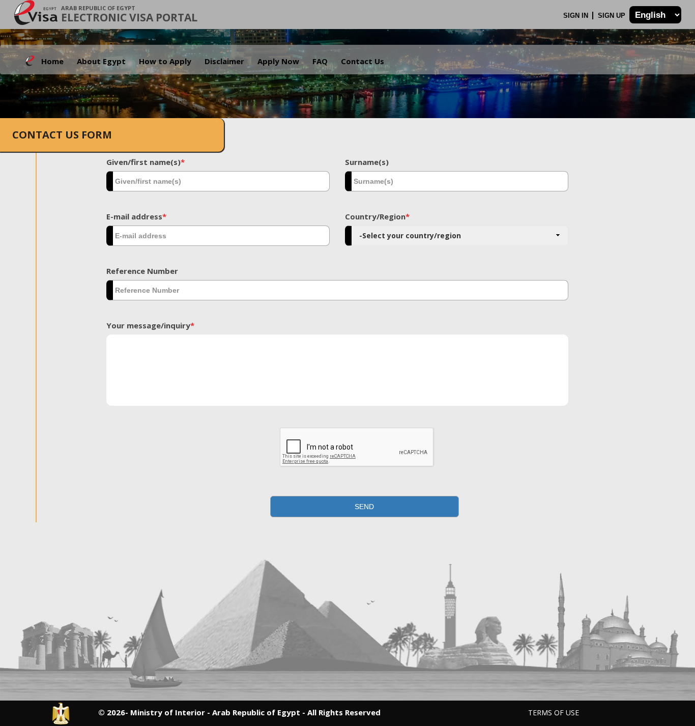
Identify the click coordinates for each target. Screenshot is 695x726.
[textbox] (218, 181)
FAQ (320, 61)
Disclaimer (224, 61)
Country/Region (377, 216)
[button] (364, 506)
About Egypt (101, 61)
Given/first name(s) (145, 162)
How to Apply (165, 61)
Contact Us (362, 61)
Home (52, 61)
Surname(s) (367, 162)
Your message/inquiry (150, 325)
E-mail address (136, 216)
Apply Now (278, 61)
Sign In (576, 15)
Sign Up (612, 15)
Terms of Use (553, 712)
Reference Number (142, 271)
